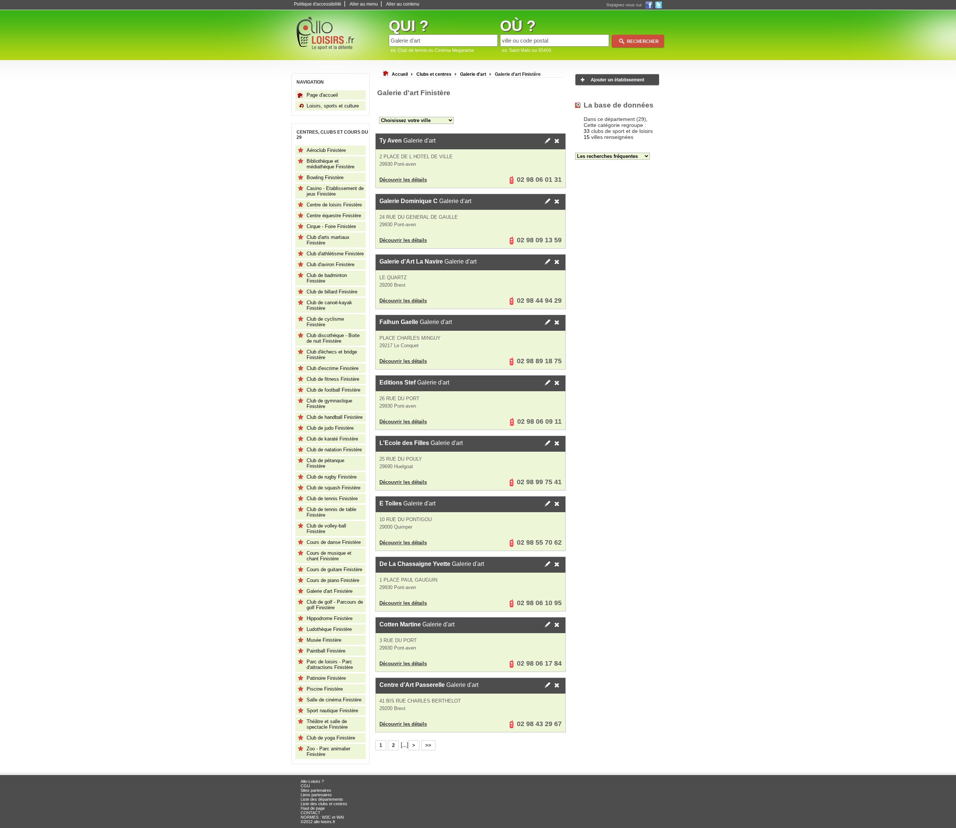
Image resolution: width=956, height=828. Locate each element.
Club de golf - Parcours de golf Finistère (335, 604)
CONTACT (310, 812)
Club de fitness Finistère (333, 379)
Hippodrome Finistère (330, 618)
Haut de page (313, 808)
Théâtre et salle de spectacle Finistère (327, 724)
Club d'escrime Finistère (332, 368)
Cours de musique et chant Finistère (329, 555)
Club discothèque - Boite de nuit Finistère (333, 338)
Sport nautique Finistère (332, 710)
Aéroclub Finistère (326, 150)
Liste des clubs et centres (324, 803)
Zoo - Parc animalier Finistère (328, 751)
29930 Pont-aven (397, 164)
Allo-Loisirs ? (312, 781)
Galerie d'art (407, 140)
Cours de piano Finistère (333, 580)
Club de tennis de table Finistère (331, 512)
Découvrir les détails (403, 180)
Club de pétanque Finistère (325, 463)
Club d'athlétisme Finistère (335, 253)
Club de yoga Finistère (331, 738)
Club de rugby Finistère (332, 477)
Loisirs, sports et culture (333, 106)
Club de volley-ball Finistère (326, 528)
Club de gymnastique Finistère (329, 403)
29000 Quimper (395, 527)
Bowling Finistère (325, 177)
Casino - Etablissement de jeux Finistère (335, 191)
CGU (305, 786)
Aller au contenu (402, 4)
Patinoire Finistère (326, 678)
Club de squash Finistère (333, 488)
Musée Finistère (324, 640)
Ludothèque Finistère (329, 629)
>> (428, 745)
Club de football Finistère (333, 390)
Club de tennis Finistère (332, 498)
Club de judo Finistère (330, 428)
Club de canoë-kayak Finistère (329, 305)
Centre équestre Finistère (334, 215)
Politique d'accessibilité (317, 4)
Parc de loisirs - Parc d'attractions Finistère (330, 664)
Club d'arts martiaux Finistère (328, 240)
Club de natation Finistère (334, 449)
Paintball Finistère (326, 651)
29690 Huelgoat (396, 466)
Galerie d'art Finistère (330, 591)
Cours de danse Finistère (334, 542)
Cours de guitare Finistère (334, 569)
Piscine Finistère (325, 689)
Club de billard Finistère (332, 292)
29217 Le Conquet (399, 345)
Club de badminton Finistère (327, 278)
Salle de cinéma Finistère (334, 700)
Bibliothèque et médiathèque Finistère (330, 163)
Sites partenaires (316, 790)
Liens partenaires (316, 795)
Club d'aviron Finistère (330, 264)
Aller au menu (364, 4)
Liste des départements (322, 799)
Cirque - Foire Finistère (331, 226)
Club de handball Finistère (335, 417)
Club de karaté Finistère (332, 439)
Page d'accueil (322, 95)
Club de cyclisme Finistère (325, 321)
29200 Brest (392, 285)
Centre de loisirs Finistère (334, 205)
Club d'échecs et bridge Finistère (332, 354)
